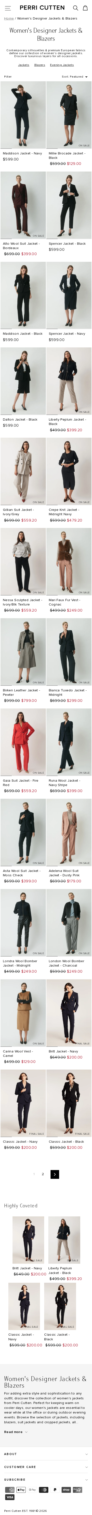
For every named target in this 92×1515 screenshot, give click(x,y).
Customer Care (20, 1467)
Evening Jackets (62, 65)
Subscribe (15, 1479)
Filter (8, 76)
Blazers (39, 65)
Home (9, 18)
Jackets (23, 65)
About (10, 1454)
